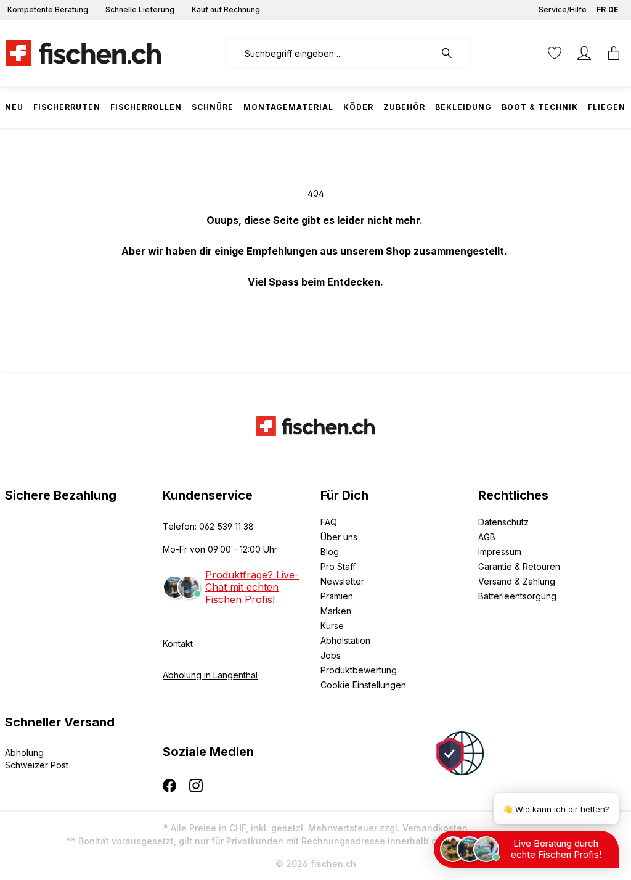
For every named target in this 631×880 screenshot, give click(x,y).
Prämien (336, 596)
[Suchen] (452, 53)
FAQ (328, 522)
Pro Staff (338, 566)
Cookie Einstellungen (363, 685)
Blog (329, 551)
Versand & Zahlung (516, 581)
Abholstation (345, 640)
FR (601, 9)
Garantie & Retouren (519, 566)
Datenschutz (503, 522)
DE (613, 9)
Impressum (499, 551)
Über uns (338, 537)
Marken (335, 611)
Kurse (332, 625)
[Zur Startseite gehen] (83, 53)
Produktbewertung (358, 670)
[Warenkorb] (610, 53)
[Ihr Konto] (584, 53)
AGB (486, 537)
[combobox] (330, 53)
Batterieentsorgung (517, 596)
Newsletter (342, 581)
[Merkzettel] (554, 53)
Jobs (330, 655)
